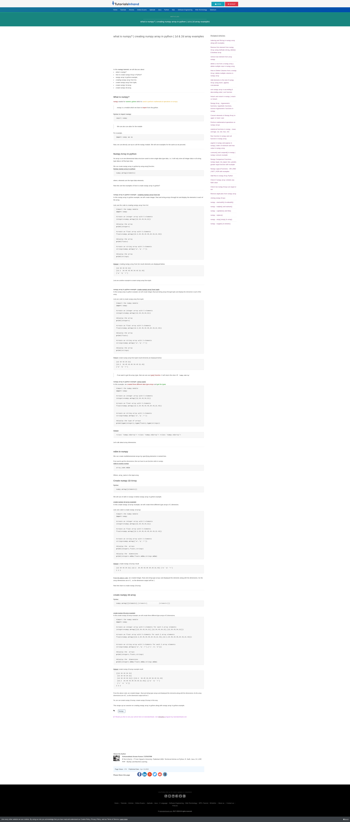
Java (159, 10)
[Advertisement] (158, 53)
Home (115, 10)
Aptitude (152, 10)
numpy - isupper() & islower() (221, 224)
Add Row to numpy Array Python (222, 176)
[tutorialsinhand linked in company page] (173, 797)
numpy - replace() (217, 215)
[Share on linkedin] (144, 774)
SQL (173, 10)
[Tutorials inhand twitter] (180, 797)
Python (166, 10)
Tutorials (123, 10)
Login (218, 4)
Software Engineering (185, 10)
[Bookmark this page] (165, 774)
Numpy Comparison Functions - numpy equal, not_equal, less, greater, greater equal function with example (224, 161)
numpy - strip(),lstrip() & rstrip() (221, 219)
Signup (232, 4)
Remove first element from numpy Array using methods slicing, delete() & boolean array (223, 49)
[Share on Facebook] (139, 774)
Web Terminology (201, 10)
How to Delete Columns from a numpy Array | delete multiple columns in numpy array (223, 73)
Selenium (213, 10)
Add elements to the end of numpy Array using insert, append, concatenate (222, 82)
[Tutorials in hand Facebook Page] (176, 797)
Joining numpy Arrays (218, 198)
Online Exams (142, 10)
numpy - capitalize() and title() (221, 211)
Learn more (124, 819)
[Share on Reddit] (160, 774)
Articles (131, 10)
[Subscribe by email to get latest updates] (169, 797)
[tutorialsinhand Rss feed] (166, 797)
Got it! (346, 819)
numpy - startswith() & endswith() (222, 202)
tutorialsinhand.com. (165, 811)
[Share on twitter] (155, 774)
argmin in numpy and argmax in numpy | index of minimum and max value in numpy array (223, 145)
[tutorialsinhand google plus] (184, 797)
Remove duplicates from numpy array (223, 194)
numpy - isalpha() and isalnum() (221, 206)
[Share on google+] (149, 774)
